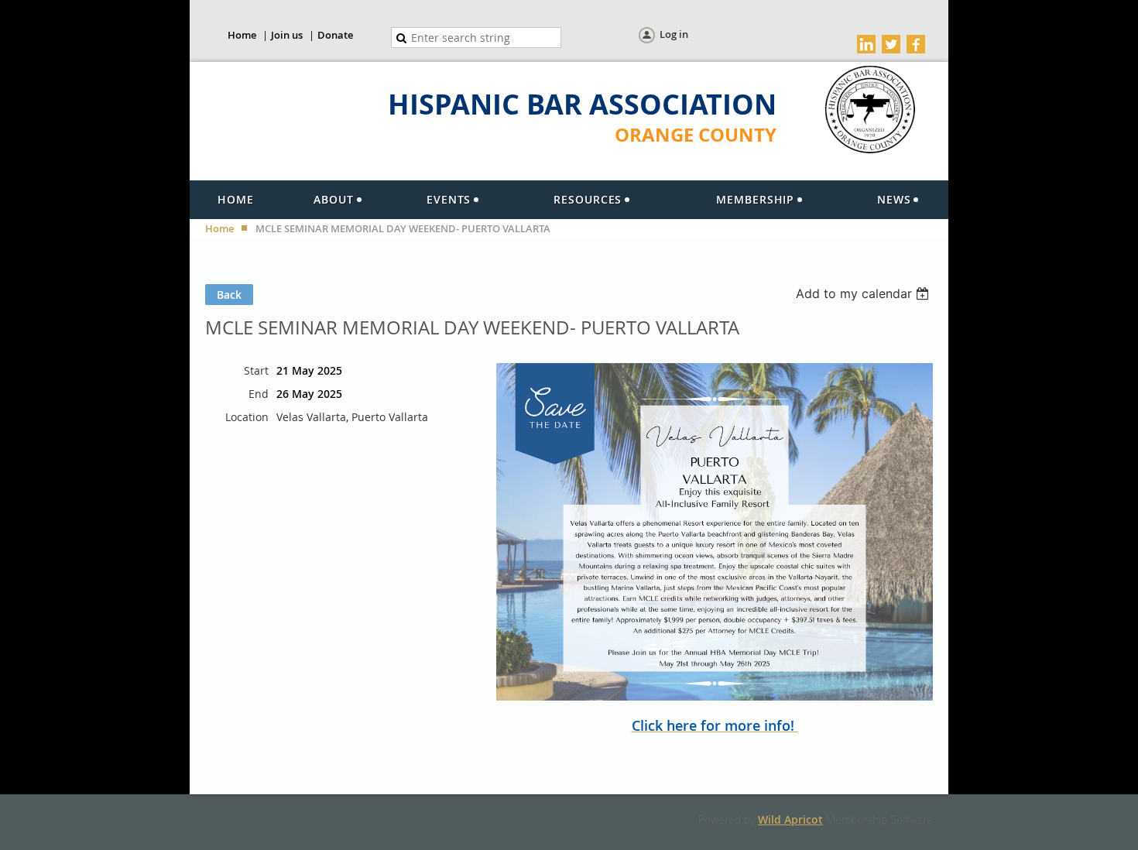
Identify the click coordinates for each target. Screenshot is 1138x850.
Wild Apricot (790, 819)
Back (229, 294)
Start (256, 370)
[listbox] (864, 293)
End (259, 393)
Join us (287, 35)
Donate (335, 35)
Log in (674, 34)
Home (242, 35)
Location (247, 417)
